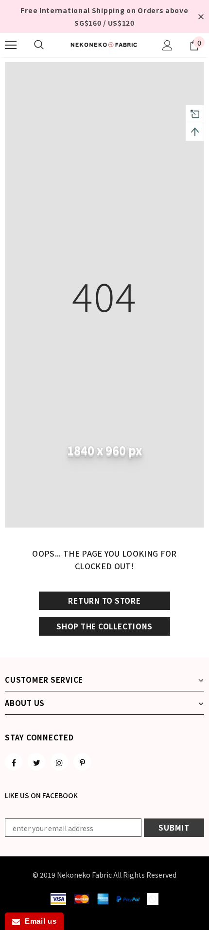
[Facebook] (13, 761)
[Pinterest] (82, 761)
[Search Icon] (39, 45)
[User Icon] (167, 45)
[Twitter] (36, 761)
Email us (38, 921)
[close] (201, 16)
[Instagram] (59, 761)
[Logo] (104, 44)
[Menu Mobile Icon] (11, 45)
